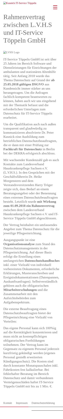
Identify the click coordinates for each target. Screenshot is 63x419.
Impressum (22, 403)
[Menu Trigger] (55, 7)
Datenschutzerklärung (43, 403)
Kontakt (7, 403)
